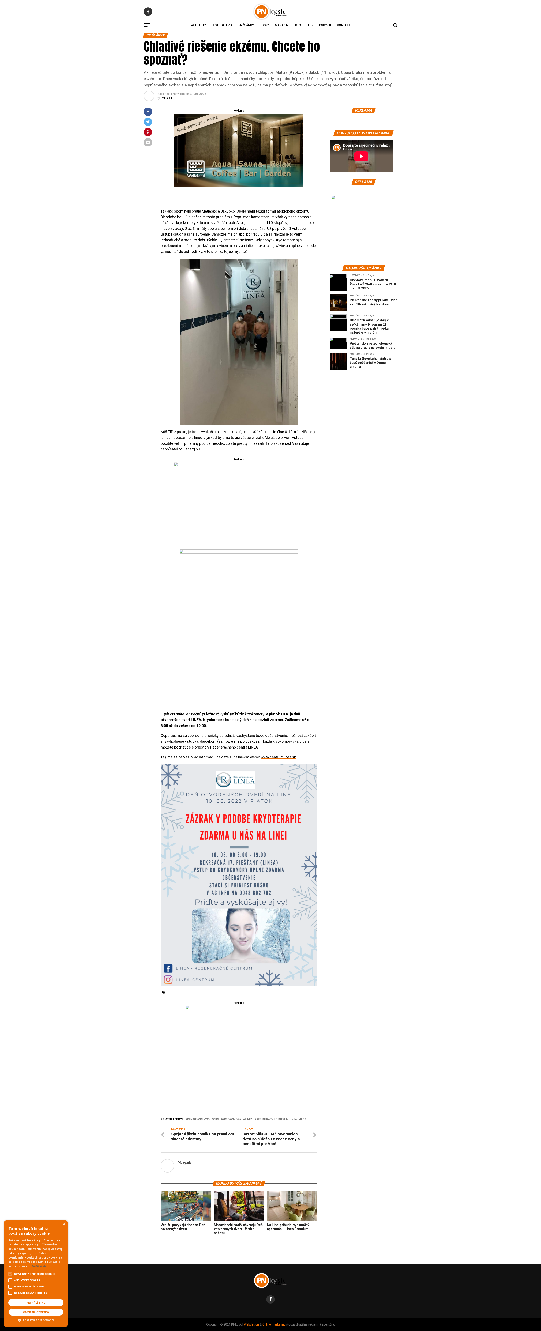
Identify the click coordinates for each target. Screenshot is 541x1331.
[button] (35, 1319)
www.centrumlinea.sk (278, 757)
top (303, 1119)
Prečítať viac (40, 1266)
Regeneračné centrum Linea (276, 1119)
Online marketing (274, 1324)
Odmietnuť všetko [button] (36, 1312)
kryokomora (232, 1119)
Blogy (264, 25)
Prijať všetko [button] (36, 1302)
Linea (249, 1119)
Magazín (281, 25)
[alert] (36, 1273)
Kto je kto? (304, 25)
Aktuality (198, 25)
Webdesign (251, 1324)
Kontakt (343, 25)
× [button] (64, 1224)
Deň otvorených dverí (203, 1119)
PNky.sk (325, 25)
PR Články (246, 25)
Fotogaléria (222, 25)
